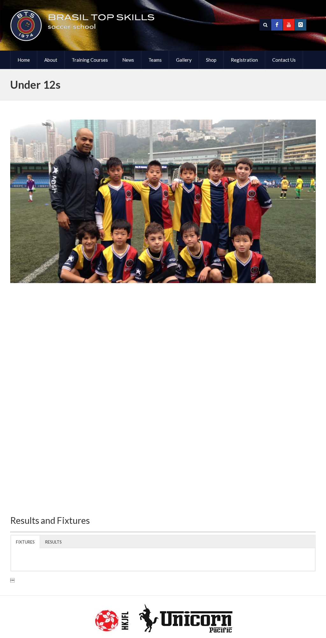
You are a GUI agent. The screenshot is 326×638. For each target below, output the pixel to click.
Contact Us (284, 60)
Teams (155, 60)
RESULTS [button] (53, 541)
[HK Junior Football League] (111, 622)
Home (24, 60)
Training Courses (90, 60)
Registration (244, 60)
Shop (211, 60)
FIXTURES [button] (25, 541)
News (128, 60)
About (50, 60)
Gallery (184, 60)
